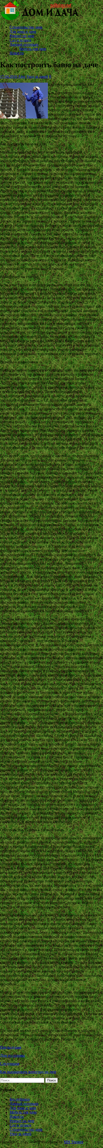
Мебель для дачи (32, 49)
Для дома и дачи (23, 31)
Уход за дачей (37, 76)
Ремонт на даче (22, 36)
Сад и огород (20, 40)
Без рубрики (20, 1099)
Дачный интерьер (24, 44)
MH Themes (73, 1142)
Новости (17, 53)
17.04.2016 (8, 76)
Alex (21, 76)
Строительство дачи (26, 27)
